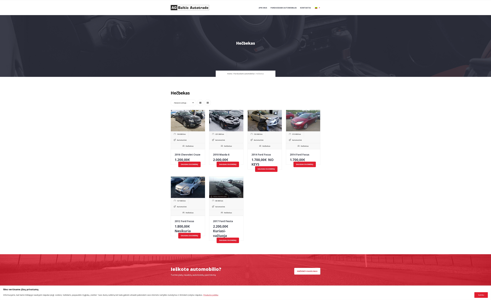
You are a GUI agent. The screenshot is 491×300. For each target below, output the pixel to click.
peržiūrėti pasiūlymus (307, 271)
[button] (183, 103)
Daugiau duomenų (189, 164)
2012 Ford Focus (184, 221)
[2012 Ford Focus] (188, 187)
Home (229, 74)
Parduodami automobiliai (284, 8)
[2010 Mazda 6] (226, 120)
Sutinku (481, 295)
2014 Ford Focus (261, 154)
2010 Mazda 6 (221, 154)
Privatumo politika (210, 295)
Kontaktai (305, 8)
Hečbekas (190, 146)
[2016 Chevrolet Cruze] (188, 120)
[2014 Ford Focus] (265, 120)
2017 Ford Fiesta (223, 221)
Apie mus (263, 8)
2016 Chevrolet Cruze (187, 154)
